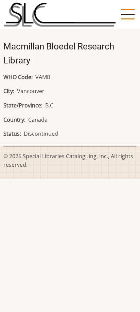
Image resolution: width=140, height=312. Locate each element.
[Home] (59, 13)
